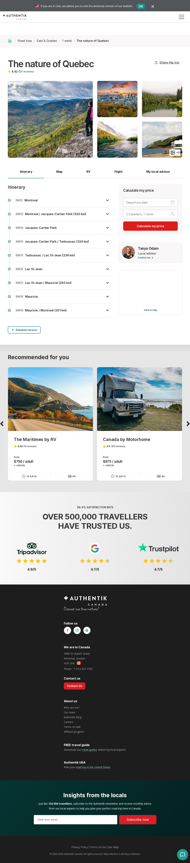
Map (59, 171)
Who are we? (71, 707)
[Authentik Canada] (15, 17)
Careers (68, 722)
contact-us (74, 685)
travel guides (89, 749)
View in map (150, 310)
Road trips (25, 41)
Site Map (113, 847)
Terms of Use (98, 847)
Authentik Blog (72, 717)
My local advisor (158, 171)
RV (88, 171)
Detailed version (26, 329)
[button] (181, 16)
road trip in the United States (93, 767)
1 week (67, 41)
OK (141, 6)
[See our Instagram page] (77, 631)
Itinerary (26, 171)
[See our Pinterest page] (87, 631)
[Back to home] (10, 41)
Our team (69, 712)
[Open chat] (182, 854)
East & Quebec (47, 41)
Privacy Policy (79, 847)
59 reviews (26, 71)
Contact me (144, 257)
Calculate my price (150, 226)
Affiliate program (74, 731)
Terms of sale (72, 727)
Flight (118, 171)
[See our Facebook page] (67, 631)
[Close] (152, 6)
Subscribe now (138, 820)
